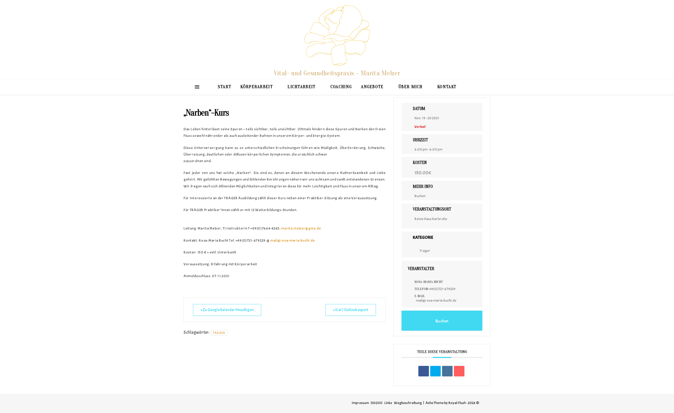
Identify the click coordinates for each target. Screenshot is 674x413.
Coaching (341, 86)
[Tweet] (435, 371)
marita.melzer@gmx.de (301, 228)
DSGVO (377, 403)
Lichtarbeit (301, 86)
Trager (219, 333)
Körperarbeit (256, 86)
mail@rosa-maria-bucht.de (292, 240)
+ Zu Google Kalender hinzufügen (227, 309)
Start (224, 86)
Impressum (360, 403)
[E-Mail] (459, 371)
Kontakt (446, 86)
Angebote (372, 86)
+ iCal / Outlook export (350, 309)
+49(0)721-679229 (441, 289)
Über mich (410, 86)
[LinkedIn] (447, 371)
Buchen (419, 196)
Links (388, 403)
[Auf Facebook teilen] (423, 371)
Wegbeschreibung (408, 403)
